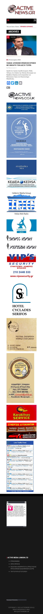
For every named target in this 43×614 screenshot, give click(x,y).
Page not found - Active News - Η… (16, 461)
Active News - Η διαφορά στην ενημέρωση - (20, 451)
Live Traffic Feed (20, 442)
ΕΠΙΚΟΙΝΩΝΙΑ (15, 561)
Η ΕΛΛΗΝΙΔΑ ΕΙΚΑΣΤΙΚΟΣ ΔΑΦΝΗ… (18, 488)
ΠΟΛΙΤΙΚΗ (13, 37)
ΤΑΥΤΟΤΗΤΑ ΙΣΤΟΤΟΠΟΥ (18, 571)
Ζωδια (24, 526)
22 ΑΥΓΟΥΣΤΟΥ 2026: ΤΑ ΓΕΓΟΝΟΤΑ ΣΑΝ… (19, 479)
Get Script (14, 491)
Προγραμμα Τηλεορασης (12, 599)
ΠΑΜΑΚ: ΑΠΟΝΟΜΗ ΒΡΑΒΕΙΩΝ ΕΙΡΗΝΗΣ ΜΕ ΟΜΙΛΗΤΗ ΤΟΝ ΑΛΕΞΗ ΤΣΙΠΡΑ (21, 64)
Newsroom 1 (12, 68)
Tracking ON (25, 491)
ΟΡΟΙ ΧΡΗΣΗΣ (15, 564)
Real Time (19, 491)
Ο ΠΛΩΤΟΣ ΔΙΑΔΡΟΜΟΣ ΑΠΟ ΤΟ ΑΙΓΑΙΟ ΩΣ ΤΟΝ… (20, 457)
